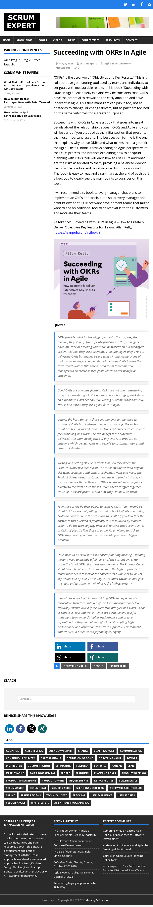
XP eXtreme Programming (71, 802)
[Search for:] (76, 699)
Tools (42, 40)
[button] (70, 646)
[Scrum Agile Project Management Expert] (24, 22)
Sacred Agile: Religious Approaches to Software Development (123, 835)
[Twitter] (125, 4)
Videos (57, 40)
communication (131, 751)
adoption (12, 751)
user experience (101, 795)
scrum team (118, 666)
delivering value (75, 666)
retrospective (104, 780)
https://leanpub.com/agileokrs (77, 232)
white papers (40, 802)
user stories (126, 795)
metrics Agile (15, 773)
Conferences (90, 40)
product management (21, 780)
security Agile (61, 788)
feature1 (82, 766)
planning (82, 773)
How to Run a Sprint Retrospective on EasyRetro (22, 114)
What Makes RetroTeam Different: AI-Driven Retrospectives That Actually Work (27, 85)
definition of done (80, 758)
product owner (53, 780)
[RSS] (149, 4)
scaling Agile (128, 780)
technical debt (56, 795)
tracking (79, 795)
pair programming (42, 773)
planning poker (105, 773)
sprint (10, 795)
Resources (112, 40)
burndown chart (61, 751)
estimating (63, 766)
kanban (117, 766)
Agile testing (34, 751)
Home (6, 40)
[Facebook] (141, 4)
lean (131, 766)
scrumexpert (88, 63)
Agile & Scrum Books (118, 63)
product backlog (134, 773)
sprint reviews (31, 795)
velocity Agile (16, 802)
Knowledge (24, 40)
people (98, 666)
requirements (78, 780)
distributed (14, 766)
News (71, 40)
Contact (132, 40)
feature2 (100, 766)
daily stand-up (51, 758)
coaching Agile (104, 751)
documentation (39, 766)
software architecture (126, 788)
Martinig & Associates (99, 900)
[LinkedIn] (133, 4)
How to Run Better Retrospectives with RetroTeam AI (27, 100)
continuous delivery (20, 758)
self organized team (90, 788)
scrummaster (15, 788)
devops (132, 758)
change (83, 751)
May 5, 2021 (66, 63)
